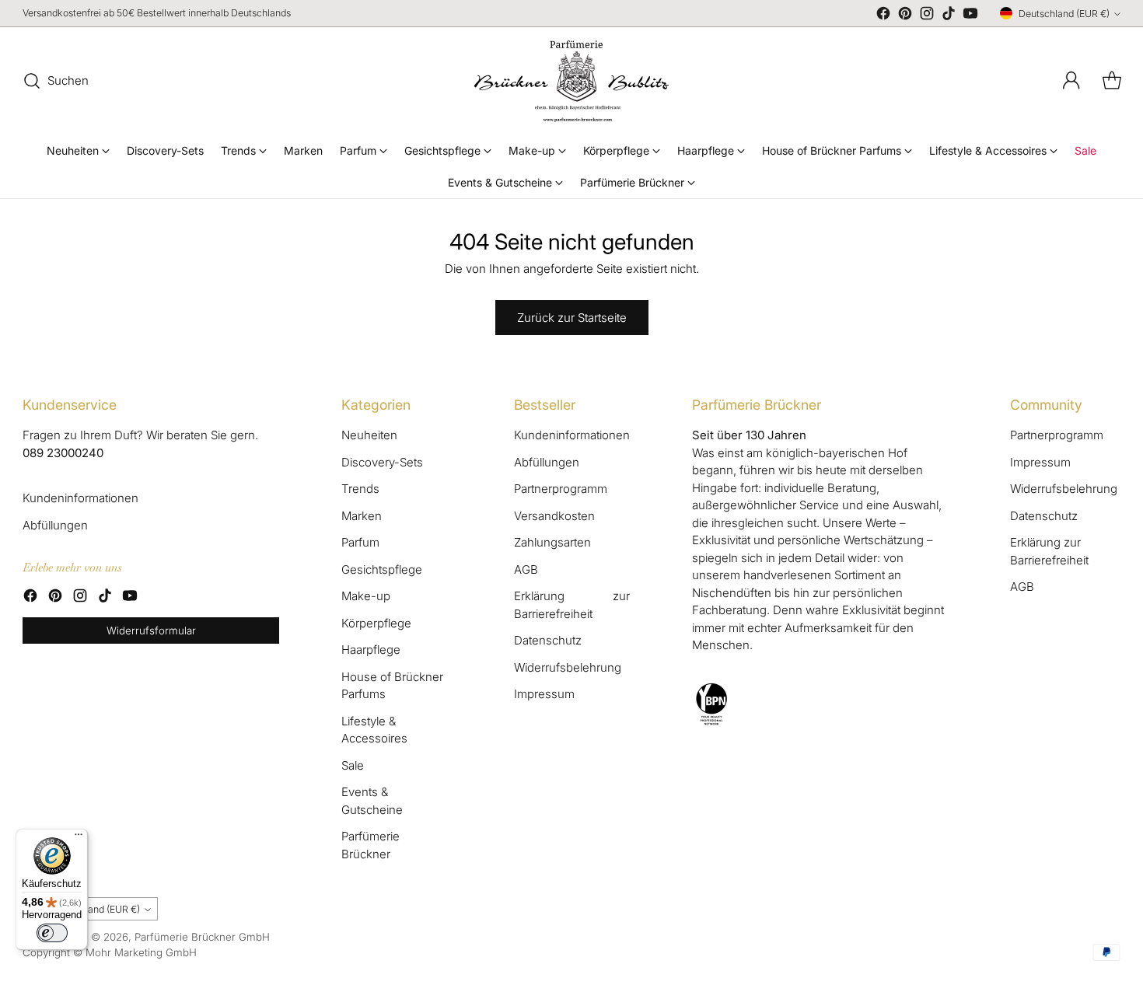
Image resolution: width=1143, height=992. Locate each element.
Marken (361, 515)
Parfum (360, 542)
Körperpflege (376, 623)
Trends (360, 488)
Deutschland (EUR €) (1064, 13)
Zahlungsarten (552, 542)
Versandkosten (554, 515)
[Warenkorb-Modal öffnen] (1112, 81)
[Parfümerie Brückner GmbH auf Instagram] (927, 15)
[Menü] (78, 838)
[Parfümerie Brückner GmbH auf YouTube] (970, 15)
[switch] (52, 933)
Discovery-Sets (382, 462)
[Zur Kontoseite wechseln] (1071, 81)
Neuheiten (369, 435)
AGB (526, 569)
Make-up (365, 596)
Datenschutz (548, 640)
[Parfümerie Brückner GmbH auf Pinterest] (905, 15)
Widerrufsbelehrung (567, 667)
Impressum (544, 693)
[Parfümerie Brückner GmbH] (571, 81)
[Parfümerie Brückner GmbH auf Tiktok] (948, 15)
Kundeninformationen (80, 498)
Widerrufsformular (151, 630)
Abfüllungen (55, 525)
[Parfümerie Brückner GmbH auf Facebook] (883, 15)
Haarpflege (370, 649)
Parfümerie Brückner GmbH (202, 937)
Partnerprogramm (560, 488)
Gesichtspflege (381, 569)
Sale (352, 765)
